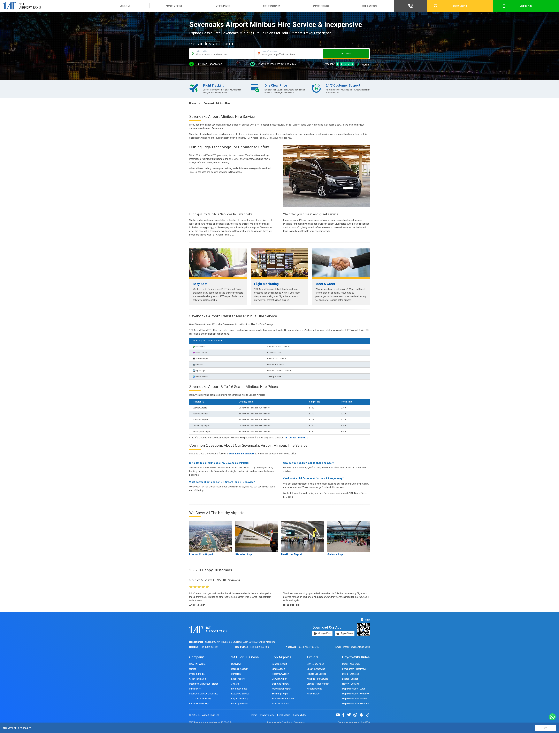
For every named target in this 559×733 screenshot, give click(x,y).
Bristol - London (350, 678)
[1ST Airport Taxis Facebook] (344, 715)
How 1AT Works (197, 664)
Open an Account (239, 669)
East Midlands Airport (283, 698)
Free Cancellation (271, 6)
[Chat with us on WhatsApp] (552, 717)
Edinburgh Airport (280, 693)
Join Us (235, 683)
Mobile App (526, 5)
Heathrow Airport (291, 554)
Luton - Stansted (350, 673)
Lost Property (238, 678)
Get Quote (346, 53)
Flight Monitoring (266, 284)
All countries (313, 693)
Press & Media (197, 673)
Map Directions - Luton (353, 688)
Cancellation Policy (199, 703)
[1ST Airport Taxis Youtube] (339, 715)
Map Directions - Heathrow (355, 693)
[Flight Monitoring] (279, 262)
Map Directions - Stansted (355, 703)
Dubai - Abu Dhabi (351, 664)
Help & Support (369, 6)
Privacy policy (267, 715)
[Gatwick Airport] (348, 536)
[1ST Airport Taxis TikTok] (368, 715)
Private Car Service (316, 673)
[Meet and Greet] (341, 262)
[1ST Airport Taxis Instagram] (356, 715)
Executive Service (240, 693)
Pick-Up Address (202, 51)
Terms (254, 715)
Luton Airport (278, 669)
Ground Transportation (318, 683)
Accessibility (299, 715)
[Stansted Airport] (256, 536)
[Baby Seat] (218, 262)
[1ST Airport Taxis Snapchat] (362, 715)
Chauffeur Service (316, 669)
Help (367, 619)
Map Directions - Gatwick (355, 698)
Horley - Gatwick (350, 683)
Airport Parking (314, 688)
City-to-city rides (315, 664)
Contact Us (125, 6)
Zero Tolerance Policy (200, 698)
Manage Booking (174, 6)
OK (545, 727)
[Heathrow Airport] (302, 536)
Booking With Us (239, 703)
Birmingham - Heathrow (354, 669)
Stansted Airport (245, 554)
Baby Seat (200, 284)
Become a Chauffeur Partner (203, 683)
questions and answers (241, 453)
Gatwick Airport (336, 554)
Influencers (195, 688)
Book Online (460, 5)
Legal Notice (283, 715)
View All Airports (280, 703)
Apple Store (346, 633)
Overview (236, 664)
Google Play (324, 633)
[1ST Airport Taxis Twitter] (350, 715)
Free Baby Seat (239, 688)
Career (192, 669)
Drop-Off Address (269, 51)
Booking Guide (223, 6)
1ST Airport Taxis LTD (296, 437)
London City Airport (201, 554)
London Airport (279, 664)
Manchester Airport (281, 688)
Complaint (236, 673)
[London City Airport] (210, 536)
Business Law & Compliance (203, 693)
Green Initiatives (197, 678)
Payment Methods (320, 6)
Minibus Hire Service (317, 678)
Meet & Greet (325, 284)
